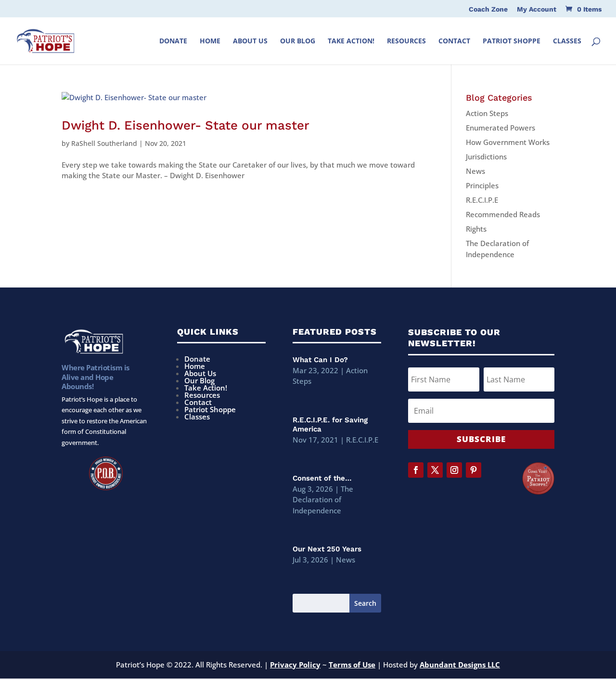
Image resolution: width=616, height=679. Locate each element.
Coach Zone (488, 9)
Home (210, 41)
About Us (250, 41)
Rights (476, 229)
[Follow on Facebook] (416, 470)
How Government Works (508, 142)
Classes (567, 41)
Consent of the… (322, 478)
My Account (536, 9)
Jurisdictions (486, 156)
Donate (173, 41)
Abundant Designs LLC (460, 664)
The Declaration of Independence (323, 499)
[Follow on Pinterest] (473, 470)
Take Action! (351, 41)
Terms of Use (352, 664)
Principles (482, 185)
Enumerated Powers (500, 127)
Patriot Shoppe (511, 41)
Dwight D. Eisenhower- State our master (185, 125)
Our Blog (297, 41)
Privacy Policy (295, 664)
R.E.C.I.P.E (482, 200)
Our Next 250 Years (327, 549)
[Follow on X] (435, 470)
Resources (406, 41)
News (475, 171)
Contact (454, 41)
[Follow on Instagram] (454, 470)
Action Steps (487, 113)
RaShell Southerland (104, 143)
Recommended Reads (503, 214)
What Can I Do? (320, 359)
